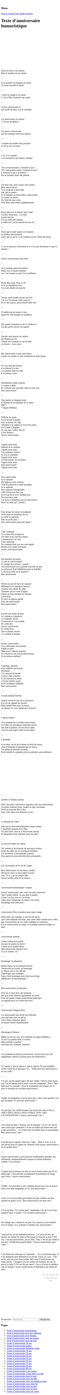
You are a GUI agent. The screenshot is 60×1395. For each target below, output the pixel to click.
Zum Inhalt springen (24, 13)
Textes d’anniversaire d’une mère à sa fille (25, 1373)
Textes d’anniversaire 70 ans (19, 1363)
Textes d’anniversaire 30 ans (19, 1343)
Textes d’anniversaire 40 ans (19, 1356)
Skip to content (7, 13)
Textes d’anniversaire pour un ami (22, 1386)
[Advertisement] (22, 49)
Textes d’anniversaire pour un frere (22, 1389)
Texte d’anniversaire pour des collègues (24, 1333)
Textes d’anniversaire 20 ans (19, 1353)
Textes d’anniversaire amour (19, 1346)
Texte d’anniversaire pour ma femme (23, 1338)
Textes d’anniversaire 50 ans (19, 1358)
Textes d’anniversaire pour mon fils (22, 1384)
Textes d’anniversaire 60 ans (19, 1361)
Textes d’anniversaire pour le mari (22, 1376)
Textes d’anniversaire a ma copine (22, 1371)
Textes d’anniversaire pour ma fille (22, 1379)
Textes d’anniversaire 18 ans (19, 1351)
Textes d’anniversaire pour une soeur (23, 1391)
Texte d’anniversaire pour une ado (22, 1340)
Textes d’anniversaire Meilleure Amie (23, 1348)
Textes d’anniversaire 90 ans (19, 1368)
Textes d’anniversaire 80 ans (19, 1366)
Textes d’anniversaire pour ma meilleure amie (27, 1381)
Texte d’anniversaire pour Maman (21, 1335)
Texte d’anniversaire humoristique (22, 1330)
